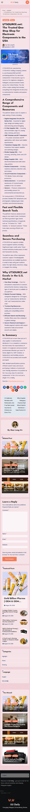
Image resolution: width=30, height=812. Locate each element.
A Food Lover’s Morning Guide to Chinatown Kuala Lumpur (10, 639)
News (12, 20)
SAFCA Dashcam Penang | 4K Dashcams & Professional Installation (10, 630)
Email (4, 539)
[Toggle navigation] (2, 2)
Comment (5, 510)
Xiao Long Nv (11, 45)
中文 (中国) (5, 681)
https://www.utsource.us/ (16, 381)
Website (4, 545)
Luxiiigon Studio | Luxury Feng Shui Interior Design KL (14, 469)
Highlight (6, 20)
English (4, 677)
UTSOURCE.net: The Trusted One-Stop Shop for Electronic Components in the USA (14, 32)
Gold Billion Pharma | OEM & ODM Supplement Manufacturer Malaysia (14, 452)
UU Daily (15, 804)
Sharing (14, 447)
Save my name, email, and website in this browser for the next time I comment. (14, 554)
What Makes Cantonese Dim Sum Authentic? (13, 487)
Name (4, 534)
